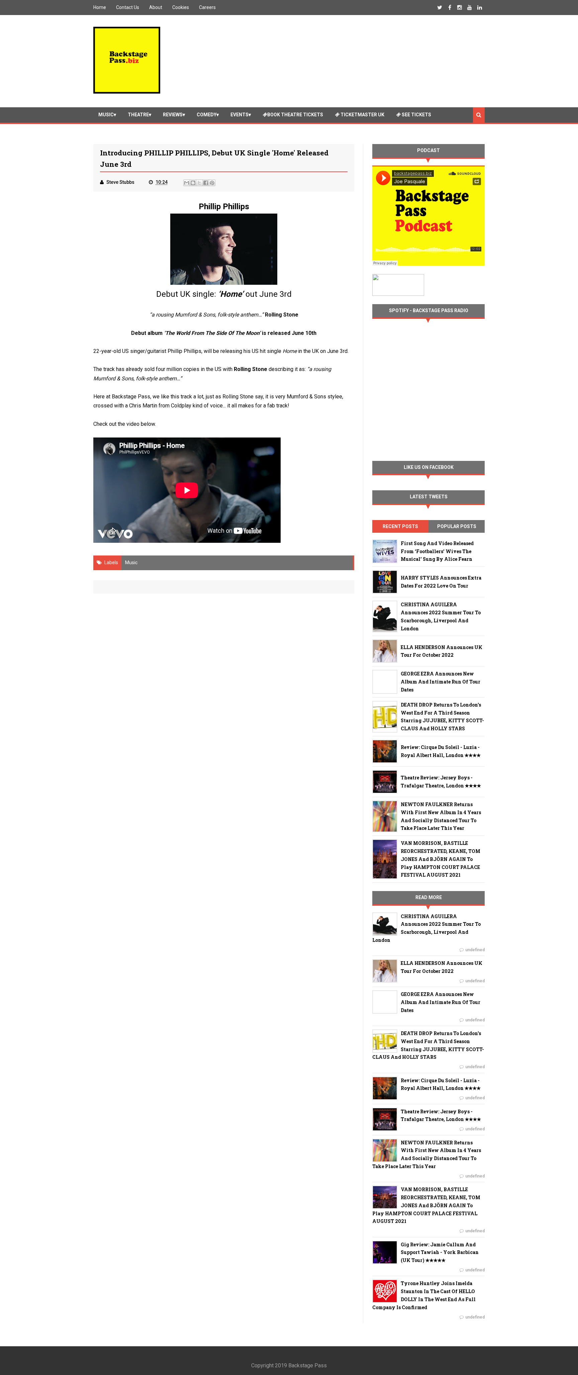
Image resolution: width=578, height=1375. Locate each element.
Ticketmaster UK (362, 114)
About (155, 7)
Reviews (173, 114)
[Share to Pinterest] (212, 182)
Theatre (138, 114)
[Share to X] (199, 182)
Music (106, 114)
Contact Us (127, 7)
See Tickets (416, 114)
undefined (475, 950)
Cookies (180, 7)
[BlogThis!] (193, 182)
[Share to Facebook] (205, 182)
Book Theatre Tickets (295, 114)
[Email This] (186, 182)
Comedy (206, 114)
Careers (207, 7)
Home (99, 7)
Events (239, 114)
